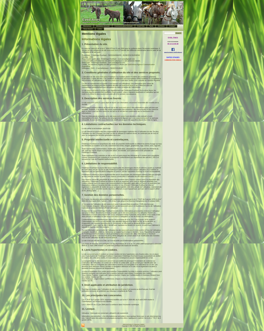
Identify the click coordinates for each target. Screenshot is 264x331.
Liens (100, 29)
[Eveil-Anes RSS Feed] (83, 325)
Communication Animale (124, 26)
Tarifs (151, 26)
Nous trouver (88, 29)
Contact (172, 26)
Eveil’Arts (140, 26)
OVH (91, 57)
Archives (161, 26)
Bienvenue (87, 26)
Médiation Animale (103, 26)
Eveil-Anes (91, 19)
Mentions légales (139, 324)
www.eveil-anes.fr (113, 50)
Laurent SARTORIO (135, 329)
